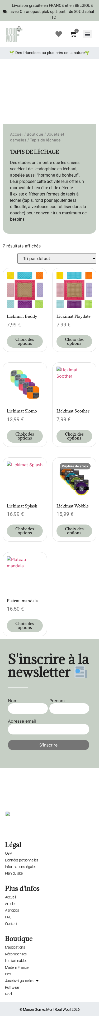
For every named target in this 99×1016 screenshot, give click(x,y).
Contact (11, 924)
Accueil (16, 134)
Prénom (57, 700)
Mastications (15, 947)
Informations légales (20, 867)
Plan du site (14, 873)
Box (8, 974)
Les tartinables (16, 961)
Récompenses (16, 954)
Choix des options (24, 341)
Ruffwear (12, 987)
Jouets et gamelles (19, 980)
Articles (10, 904)
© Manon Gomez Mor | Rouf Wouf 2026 (50, 1009)
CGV (8, 853)
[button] (87, 34)
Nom (12, 700)
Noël (8, 994)
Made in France (17, 967)
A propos (12, 910)
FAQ (8, 917)
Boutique (35, 134)
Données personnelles (21, 860)
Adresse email (22, 721)
